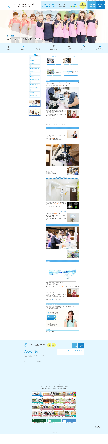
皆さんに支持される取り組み (46, 388)
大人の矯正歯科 (53, 386)
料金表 (49, 331)
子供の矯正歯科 (58, 386)
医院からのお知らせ (62, 388)
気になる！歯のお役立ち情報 (55, 388)
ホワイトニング (48, 386)
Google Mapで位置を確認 (28, 356)
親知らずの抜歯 (66, 386)
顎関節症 (62, 386)
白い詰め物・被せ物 (42, 386)
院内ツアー (53, 299)
